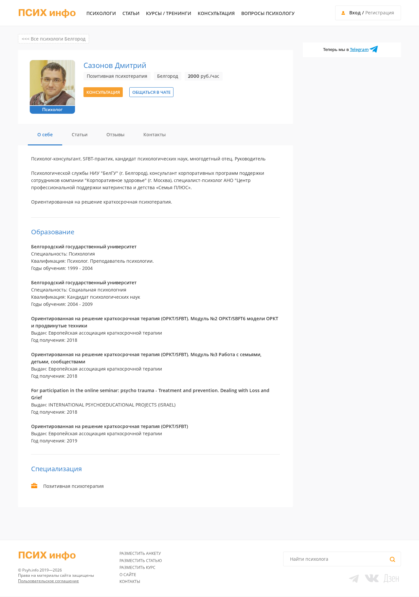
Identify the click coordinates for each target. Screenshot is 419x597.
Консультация (216, 13)
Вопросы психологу (268, 13)
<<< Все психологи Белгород (53, 39)
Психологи (101, 13)
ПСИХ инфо (47, 13)
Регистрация (379, 12)
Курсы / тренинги (168, 13)
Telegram (359, 49)
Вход (355, 12)
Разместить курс (137, 567)
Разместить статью (140, 560)
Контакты (129, 581)
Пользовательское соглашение (48, 581)
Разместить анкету (140, 553)
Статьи (130, 13)
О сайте (127, 574)
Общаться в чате (151, 92)
